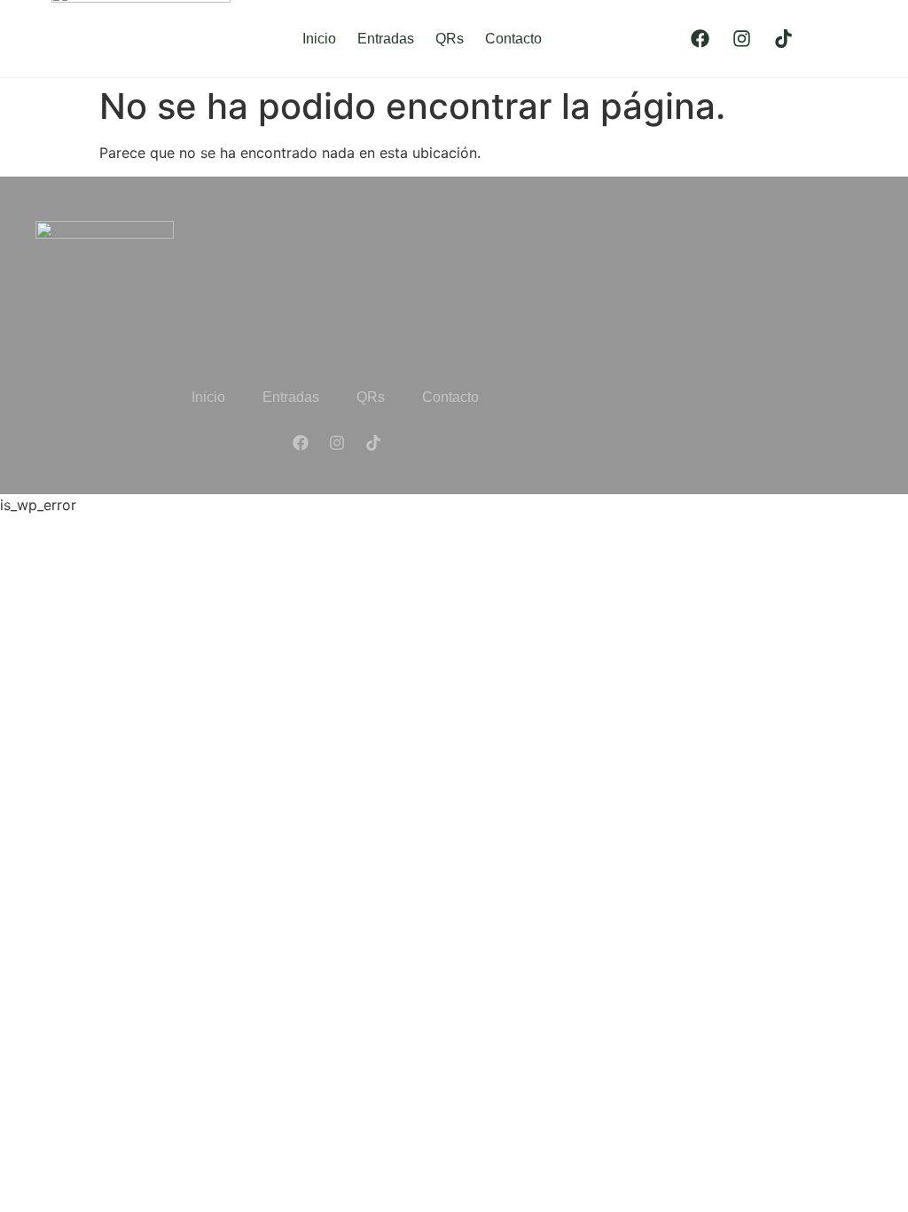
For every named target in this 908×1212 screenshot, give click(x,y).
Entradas (385, 38)
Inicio (319, 38)
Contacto (513, 38)
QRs (449, 38)
